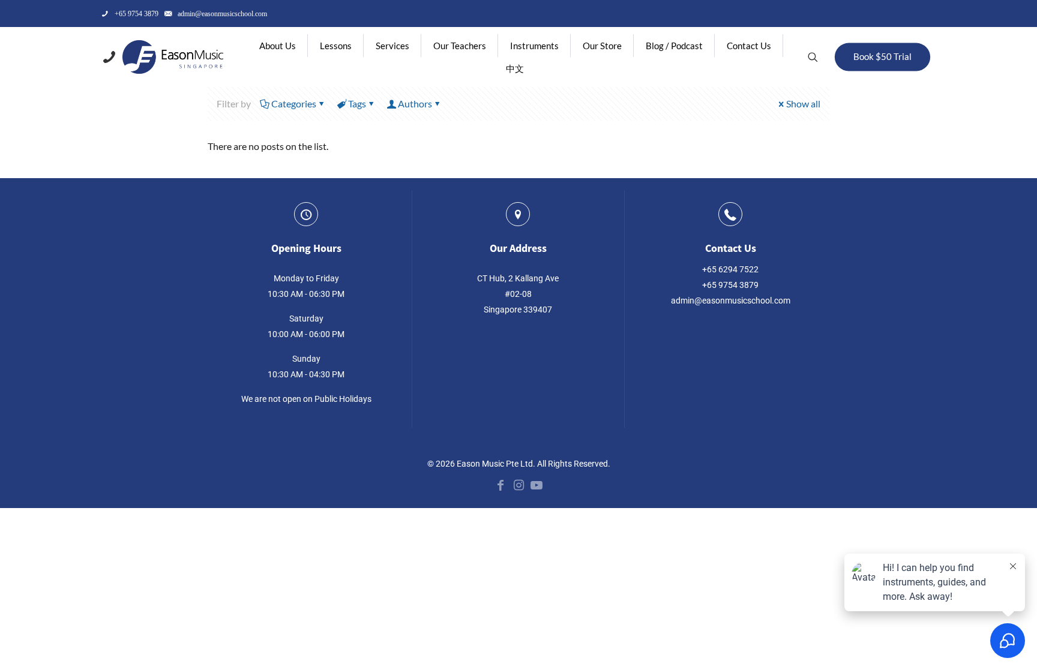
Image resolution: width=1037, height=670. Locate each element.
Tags (357, 103)
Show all (803, 103)
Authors (415, 103)
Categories (293, 103)
